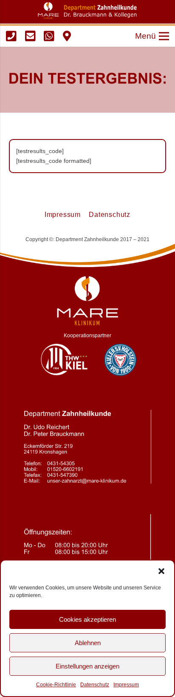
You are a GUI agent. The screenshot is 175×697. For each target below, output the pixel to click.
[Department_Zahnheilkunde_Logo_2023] (87, 10)
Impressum (126, 685)
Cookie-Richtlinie (56, 685)
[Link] (11, 36)
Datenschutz (94, 685)
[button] (161, 571)
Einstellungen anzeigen (87, 666)
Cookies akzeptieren (87, 619)
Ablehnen (88, 642)
